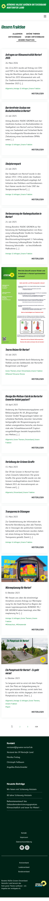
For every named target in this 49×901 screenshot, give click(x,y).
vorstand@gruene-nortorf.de (19, 747)
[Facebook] (22, 847)
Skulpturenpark (13, 163)
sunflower (19, 886)
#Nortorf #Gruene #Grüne (15, 374)
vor (36, 727)
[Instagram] (27, 847)
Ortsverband (14, 37)
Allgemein (18, 34)
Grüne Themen (33, 34)
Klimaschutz (10, 624)
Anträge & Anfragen (21, 88)
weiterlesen (37, 93)
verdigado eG (15, 888)
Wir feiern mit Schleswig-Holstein (22, 789)
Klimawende (21, 624)
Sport (8, 707)
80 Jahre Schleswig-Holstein (19, 795)
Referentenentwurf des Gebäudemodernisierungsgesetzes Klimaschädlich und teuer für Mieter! (23, 804)
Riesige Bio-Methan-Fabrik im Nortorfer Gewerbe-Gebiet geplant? (24, 398)
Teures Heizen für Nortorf (17, 349)
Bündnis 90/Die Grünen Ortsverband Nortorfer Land (26, 6)
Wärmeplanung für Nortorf (18, 587)
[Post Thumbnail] (24, 305)
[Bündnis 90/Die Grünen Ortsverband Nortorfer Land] (3, 6)
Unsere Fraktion (26, 40)
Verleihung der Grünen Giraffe (19, 461)
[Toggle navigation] (45, 16)
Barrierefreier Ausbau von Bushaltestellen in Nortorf (17, 109)
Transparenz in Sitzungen (17, 511)
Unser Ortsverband (34, 37)
